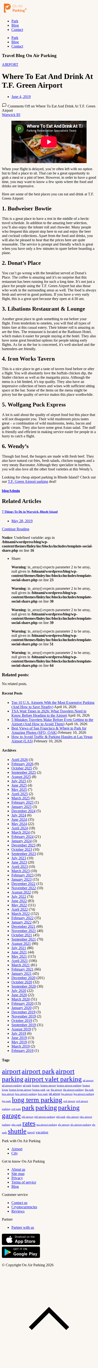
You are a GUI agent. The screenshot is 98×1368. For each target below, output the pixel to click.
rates (28, 1123)
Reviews (17, 1211)
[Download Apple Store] (21, 1244)
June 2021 (19, 952)
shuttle (17, 1131)
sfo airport (63, 1124)
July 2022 (18, 896)
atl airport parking (12, 1085)
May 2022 (19, 905)
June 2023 (19, 862)
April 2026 (19, 760)
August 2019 (21, 1029)
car (48, 1089)
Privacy (17, 1178)
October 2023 (21, 849)
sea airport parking (46, 1124)
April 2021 (19, 961)
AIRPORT (10, 65)
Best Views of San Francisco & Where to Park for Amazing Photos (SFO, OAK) (48, 730)
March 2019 (20, 1046)
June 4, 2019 (21, 97)
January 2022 (21, 922)
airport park (38, 1071)
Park (14, 21)
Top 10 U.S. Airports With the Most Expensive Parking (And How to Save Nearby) (52, 705)
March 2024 (20, 832)
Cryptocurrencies (24, 1207)
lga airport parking (84, 1094)
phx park (16, 1124)
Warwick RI (11, 115)
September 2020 (23, 986)
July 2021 (18, 948)
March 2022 (20, 914)
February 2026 (22, 764)
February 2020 (22, 1003)
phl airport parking (44, 1117)
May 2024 (19, 824)
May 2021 (19, 956)
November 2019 (23, 1016)
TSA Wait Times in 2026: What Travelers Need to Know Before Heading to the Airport (48, 713)
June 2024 (19, 819)
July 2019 (18, 1033)
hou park (43, 1093)
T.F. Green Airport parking (28, 481)
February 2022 (22, 918)
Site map (17, 1174)
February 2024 (22, 837)
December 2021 (23, 926)
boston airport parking (69, 1085)
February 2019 (22, 1051)
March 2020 (20, 999)
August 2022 (21, 892)
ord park (16, 1108)
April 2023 (19, 867)
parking (46, 1107)
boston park (38, 1089)
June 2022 (19, 901)
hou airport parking (26, 1093)
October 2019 (21, 1021)
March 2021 (20, 965)
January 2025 (21, 807)
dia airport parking (73, 1089)
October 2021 (21, 935)
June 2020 (19, 995)
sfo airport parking (80, 1124)
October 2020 (21, 982)
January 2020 (21, 1008)
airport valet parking (53, 1079)
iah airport (54, 1094)
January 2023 (21, 879)
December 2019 (23, 1012)
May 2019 (19, 1042)
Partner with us (22, 1227)
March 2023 (20, 871)
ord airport (69, 1101)
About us (18, 1169)
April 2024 (19, 828)
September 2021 (23, 939)
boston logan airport (20, 1089)
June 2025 (19, 785)
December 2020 (23, 978)
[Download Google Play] (21, 1257)
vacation (42, 1132)
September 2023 (23, 854)
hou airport (8, 1093)
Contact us (19, 1203)
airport (11, 1071)
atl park (27, 1085)
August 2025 (21, 777)
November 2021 (23, 931)
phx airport (72, 1116)
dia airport (56, 1089)
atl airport (88, 1080)
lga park (6, 1101)
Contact (17, 30)
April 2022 (19, 909)
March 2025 (20, 798)
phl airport (27, 1117)
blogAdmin (11, 491)
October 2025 (21, 768)
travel (31, 1132)
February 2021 (22, 969)
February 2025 (22, 802)
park (28, 1107)
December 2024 (23, 811)
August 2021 (21, 944)
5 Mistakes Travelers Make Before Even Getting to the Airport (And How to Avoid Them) (52, 722)
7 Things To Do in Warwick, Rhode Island (30, 511)
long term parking (37, 1099)
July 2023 (18, 858)
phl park (60, 1117)
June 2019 (19, 1038)
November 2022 (23, 888)
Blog (15, 25)
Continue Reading (15, 529)
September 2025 (23, 772)
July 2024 (18, 815)
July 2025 (18, 781)
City (14, 1153)
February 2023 (22, 875)
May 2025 (19, 790)
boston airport (48, 1085)
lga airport (67, 1094)
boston (35, 1085)
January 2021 (21, 974)
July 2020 (18, 991)
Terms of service (23, 1182)
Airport (16, 1149)
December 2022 (23, 884)
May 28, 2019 (22, 521)
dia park (89, 1089)
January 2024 (21, 841)
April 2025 (19, 794)
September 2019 (23, 1025)
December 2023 (23, 845)
